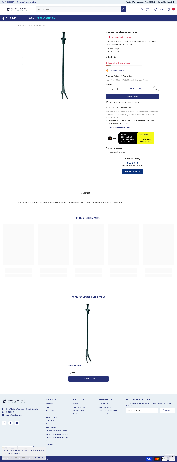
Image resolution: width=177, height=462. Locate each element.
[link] (18, 270)
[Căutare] (81, 9)
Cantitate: (109, 84)
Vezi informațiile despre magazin (120, 127)
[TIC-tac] (17, 423)
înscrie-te (167, 410)
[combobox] (78, 9)
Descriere (85, 193)
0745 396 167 (9, 2)
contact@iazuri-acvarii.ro (27, 2)
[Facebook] (4, 423)
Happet (117, 49)
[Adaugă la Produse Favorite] (156, 89)
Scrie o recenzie (132, 172)
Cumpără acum (132, 96)
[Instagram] (10, 423)
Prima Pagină (21, 25)
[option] (64, 65)
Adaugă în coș (136, 89)
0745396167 (10, 412)
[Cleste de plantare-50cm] (88, 333)
